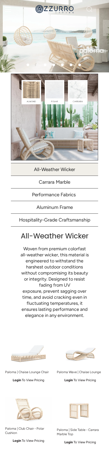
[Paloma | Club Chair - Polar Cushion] (28, 410)
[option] (54, 36)
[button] (27, 64)
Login (17, 380)
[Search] (89, 10)
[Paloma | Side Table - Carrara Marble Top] (80, 411)
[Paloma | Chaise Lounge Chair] (28, 353)
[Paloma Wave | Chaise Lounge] (80, 353)
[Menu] (8, 9)
